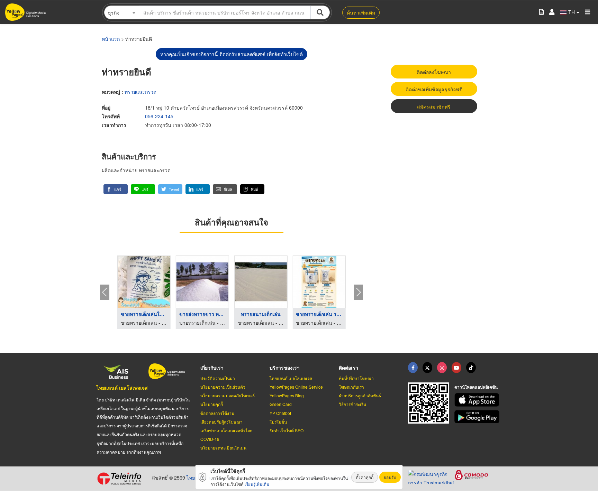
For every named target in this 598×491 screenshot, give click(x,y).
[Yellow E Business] (413, 367)
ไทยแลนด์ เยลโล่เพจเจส (122, 387)
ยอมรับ (390, 477)
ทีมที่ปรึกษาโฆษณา (356, 378)
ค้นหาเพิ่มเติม (361, 12)
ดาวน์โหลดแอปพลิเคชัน (476, 387)
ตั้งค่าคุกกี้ (364, 477)
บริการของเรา (285, 367)
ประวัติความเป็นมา (217, 378)
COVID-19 (209, 439)
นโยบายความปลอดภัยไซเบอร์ (227, 395)
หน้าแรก (111, 38)
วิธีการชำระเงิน (352, 404)
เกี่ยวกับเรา (212, 367)
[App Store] (477, 400)
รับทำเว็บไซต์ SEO (286, 430)
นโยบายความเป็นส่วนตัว (222, 387)
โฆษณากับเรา (351, 387)
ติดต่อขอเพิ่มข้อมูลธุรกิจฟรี (434, 89)
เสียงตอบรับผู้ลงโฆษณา (221, 422)
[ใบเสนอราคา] (541, 12)
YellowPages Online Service (296, 387)
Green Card (281, 404)
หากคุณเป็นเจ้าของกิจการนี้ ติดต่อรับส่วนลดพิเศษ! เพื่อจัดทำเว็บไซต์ (231, 53)
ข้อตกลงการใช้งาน (217, 413)
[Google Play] (477, 417)
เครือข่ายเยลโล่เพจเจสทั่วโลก (226, 430)
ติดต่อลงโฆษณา (434, 71)
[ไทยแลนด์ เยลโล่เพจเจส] (427, 367)
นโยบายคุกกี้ (211, 404)
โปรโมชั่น (278, 422)
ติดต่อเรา (348, 367)
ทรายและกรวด (140, 91)
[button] (115, 189)
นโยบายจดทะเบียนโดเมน (223, 448)
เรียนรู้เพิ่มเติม (257, 484)
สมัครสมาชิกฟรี (434, 106)
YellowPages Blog (287, 395)
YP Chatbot (280, 413)
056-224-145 (159, 116)
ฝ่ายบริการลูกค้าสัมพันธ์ (360, 395)
